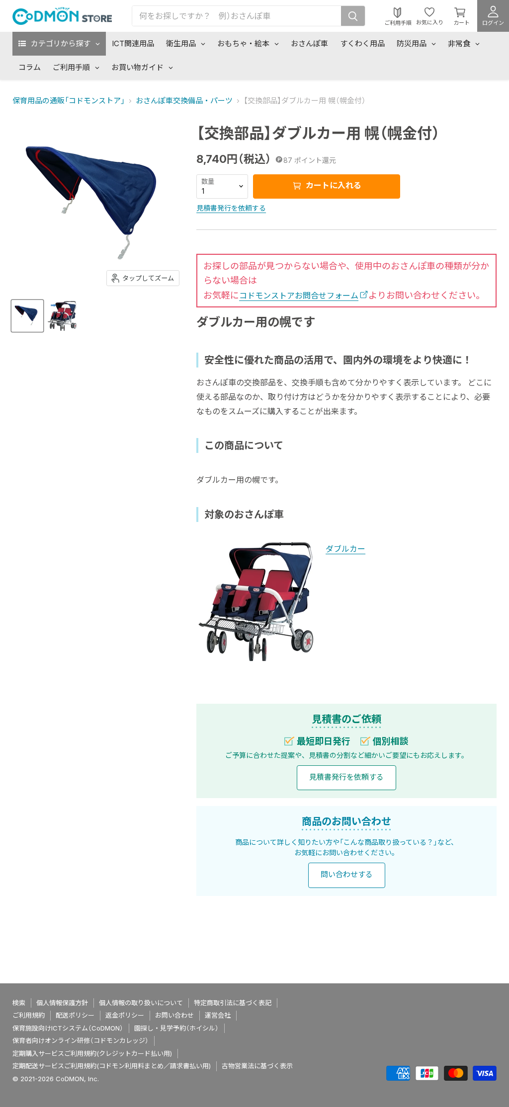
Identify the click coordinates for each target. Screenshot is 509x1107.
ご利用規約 (28, 1015)
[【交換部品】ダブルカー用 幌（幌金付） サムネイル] (27, 316)
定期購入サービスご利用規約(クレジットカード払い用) (92, 1053)
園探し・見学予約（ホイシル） (176, 1028)
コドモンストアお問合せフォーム (298, 295)
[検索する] (353, 16)
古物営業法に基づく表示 (257, 1066)
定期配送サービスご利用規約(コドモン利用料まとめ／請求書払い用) (111, 1066)
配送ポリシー (75, 1015)
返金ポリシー (124, 1015)
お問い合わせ (174, 1015)
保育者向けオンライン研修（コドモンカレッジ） (80, 1040)
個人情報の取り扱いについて (141, 1003)
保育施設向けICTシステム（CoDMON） (67, 1028)
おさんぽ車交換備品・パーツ (184, 100)
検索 (18, 1003)
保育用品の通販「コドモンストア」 (68, 100)
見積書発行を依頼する (231, 208)
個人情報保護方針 (62, 1003)
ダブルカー (345, 549)
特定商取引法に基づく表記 (232, 1003)
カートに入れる (332, 185)
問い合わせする (347, 874)
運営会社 (218, 1015)
